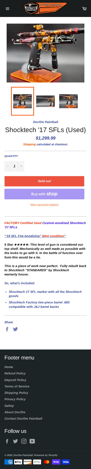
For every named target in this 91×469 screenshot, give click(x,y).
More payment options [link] (44, 204)
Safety (9, 405)
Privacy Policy (15, 399)
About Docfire (14, 412)
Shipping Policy (16, 392)
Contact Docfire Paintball (23, 418)
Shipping (29, 144)
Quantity (11, 156)
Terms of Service (16, 386)
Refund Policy (15, 373)
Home (8, 367)
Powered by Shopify (45, 455)
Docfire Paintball (23, 455)
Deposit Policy (15, 380)
